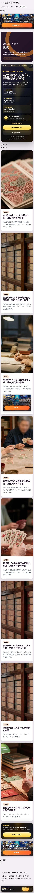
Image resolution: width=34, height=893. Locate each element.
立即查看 (25, 889)
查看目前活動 (17, 133)
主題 (7, 6)
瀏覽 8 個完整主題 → (9, 58)
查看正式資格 (17, 834)
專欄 (11, 6)
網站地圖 (26, 876)
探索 (3, 6)
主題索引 (4, 876)
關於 (16, 6)
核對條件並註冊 (17, 127)
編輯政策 (11, 876)
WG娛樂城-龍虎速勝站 (10, 3)
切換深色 (22, 6)
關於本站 (19, 876)
